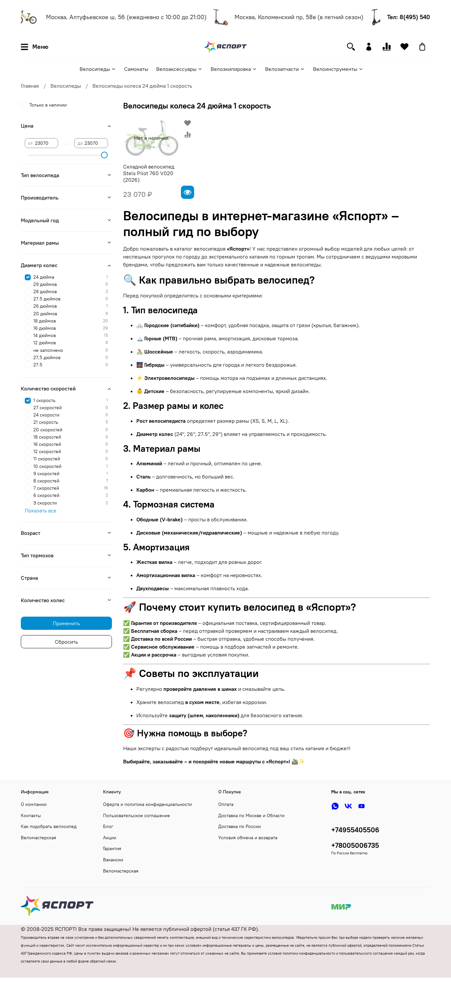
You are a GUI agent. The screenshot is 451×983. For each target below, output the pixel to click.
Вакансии (113, 860)
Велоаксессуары (176, 69)
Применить (66, 623)
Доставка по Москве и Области (251, 815)
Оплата (225, 804)
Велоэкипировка (231, 69)
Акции (109, 838)
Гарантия (112, 848)
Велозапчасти (282, 69)
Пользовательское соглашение (136, 815)
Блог (108, 826)
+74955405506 (355, 829)
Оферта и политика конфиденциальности (147, 804)
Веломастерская (38, 838)
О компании (34, 804)
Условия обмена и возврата (247, 838)
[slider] (105, 155)
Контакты (31, 815)
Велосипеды (95, 69)
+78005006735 (355, 845)
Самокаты (136, 69)
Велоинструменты (335, 69)
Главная (30, 85)
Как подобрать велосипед (49, 826)
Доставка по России (239, 826)
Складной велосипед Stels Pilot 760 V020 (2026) (148, 173)
